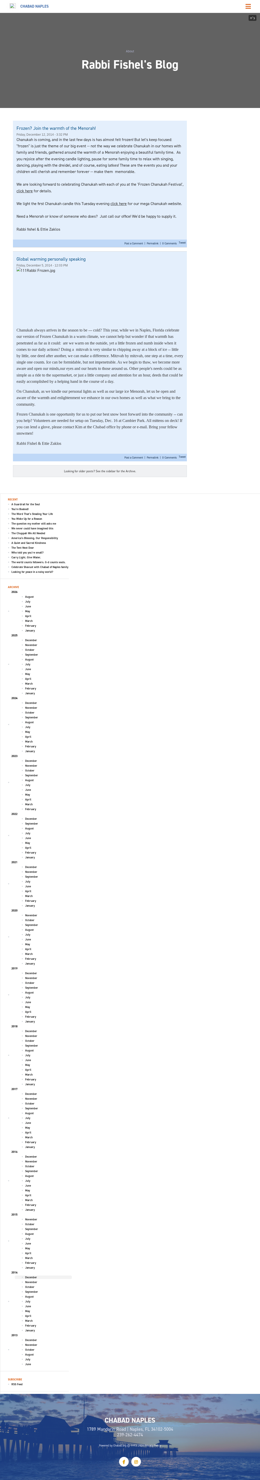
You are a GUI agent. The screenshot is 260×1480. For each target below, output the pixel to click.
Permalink (152, 243)
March (29, 621)
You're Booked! (20, 509)
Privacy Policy (153, 1445)
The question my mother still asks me (33, 523)
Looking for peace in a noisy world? (32, 572)
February (30, 625)
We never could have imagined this (32, 528)
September (31, 654)
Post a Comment (134, 243)
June (28, 606)
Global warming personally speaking (51, 259)
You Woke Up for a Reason (26, 519)
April (28, 616)
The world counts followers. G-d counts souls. (38, 562)
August (29, 597)
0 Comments (169, 243)
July (27, 601)
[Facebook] (124, 1462)
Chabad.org (119, 1445)
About (130, 51)
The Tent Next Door (22, 547)
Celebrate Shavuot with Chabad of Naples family (39, 567)
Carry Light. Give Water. (26, 557)
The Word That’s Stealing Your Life (32, 514)
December (31, 640)
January (30, 630)
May (27, 611)
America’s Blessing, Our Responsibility (34, 538)
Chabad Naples (34, 6)
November (31, 645)
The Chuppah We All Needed (28, 533)
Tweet (182, 242)
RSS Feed (17, 1384)
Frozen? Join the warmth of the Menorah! (56, 128)
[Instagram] (136, 1462)
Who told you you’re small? (27, 552)
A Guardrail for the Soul (25, 504)
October (30, 650)
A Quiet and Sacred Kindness (28, 543)
